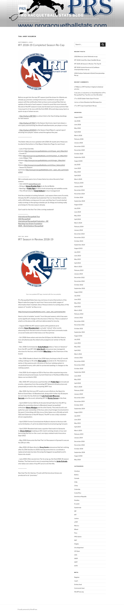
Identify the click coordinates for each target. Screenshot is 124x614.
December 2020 (79, 361)
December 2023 (79, 234)
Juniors (76, 518)
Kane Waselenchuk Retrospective (91, 102)
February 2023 (78, 270)
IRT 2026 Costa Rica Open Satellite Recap (87, 60)
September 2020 (79, 372)
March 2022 (78, 310)
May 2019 (77, 423)
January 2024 (78, 230)
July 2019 (77, 416)
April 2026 (77, 132)
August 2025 (78, 161)
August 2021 (78, 336)
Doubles (76, 500)
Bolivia (76, 474)
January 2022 (78, 317)
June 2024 (77, 212)
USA (75, 555)
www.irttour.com (35, 184)
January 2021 (78, 357)
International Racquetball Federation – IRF (33, 221)
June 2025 (77, 168)
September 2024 (79, 201)
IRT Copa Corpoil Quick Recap (87, 106)
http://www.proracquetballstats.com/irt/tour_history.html (44, 165)
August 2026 (78, 117)
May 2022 (77, 303)
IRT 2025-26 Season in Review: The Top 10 (87, 64)
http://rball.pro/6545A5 (27, 130)
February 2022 (78, 314)
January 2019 (78, 437)
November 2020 (79, 365)
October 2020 (78, 368)
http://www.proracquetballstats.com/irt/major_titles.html (44, 160)
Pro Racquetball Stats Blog (51, 15)
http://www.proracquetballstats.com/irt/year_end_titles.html (46, 151)
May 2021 (77, 347)
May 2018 (77, 459)
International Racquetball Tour (29, 216)
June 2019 (77, 419)
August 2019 (78, 412)
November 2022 (79, 281)
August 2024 (78, 204)
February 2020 (79, 390)
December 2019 (79, 397)
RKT (75, 540)
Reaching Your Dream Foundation (30, 224)
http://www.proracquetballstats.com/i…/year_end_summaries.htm (41, 312)
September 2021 (79, 332)
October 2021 (78, 328)
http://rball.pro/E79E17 (27, 123)
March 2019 (78, 430)
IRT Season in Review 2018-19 (35, 239)
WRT (76, 562)
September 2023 (79, 245)
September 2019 (79, 408)
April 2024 (77, 219)
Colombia (77, 489)
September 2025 (79, 157)
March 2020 (78, 387)
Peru (75, 533)
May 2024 (77, 215)
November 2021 (79, 325)
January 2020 (78, 394)
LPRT (76, 522)
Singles (76, 544)
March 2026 (78, 135)
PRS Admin (77, 536)
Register (76, 577)
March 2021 (78, 354)
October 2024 (78, 197)
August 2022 (78, 292)
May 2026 (77, 128)
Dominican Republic (80, 496)
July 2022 (77, 295)
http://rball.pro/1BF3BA (27, 116)
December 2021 (79, 321)
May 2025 (77, 172)
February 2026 (78, 139)
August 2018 (78, 456)
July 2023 (77, 252)
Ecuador (77, 504)
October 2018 (78, 448)
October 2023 (78, 241)
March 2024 (78, 223)
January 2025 (78, 186)
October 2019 (78, 405)
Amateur (77, 471)
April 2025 (77, 175)
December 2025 (79, 146)
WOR (76, 558)
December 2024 (79, 190)
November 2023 (79, 237)
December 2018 (79, 441)
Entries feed (78, 584)
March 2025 (78, 179)
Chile (75, 482)
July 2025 (77, 164)
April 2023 (77, 263)
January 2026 (78, 143)
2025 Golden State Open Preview (88, 98)
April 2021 (77, 350)
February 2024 (78, 226)
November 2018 (79, 445)
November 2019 (79, 401)
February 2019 (78, 434)
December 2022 (79, 277)
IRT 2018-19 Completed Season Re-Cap (41, 45)
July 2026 (77, 121)
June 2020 (77, 376)
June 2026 (77, 124)
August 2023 (78, 248)
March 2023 (78, 266)
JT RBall (76, 87)
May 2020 (77, 379)
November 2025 (79, 150)
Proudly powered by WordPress (27, 609)
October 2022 (78, 285)
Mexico (76, 525)
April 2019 (77, 427)
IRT (75, 515)
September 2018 (79, 452)
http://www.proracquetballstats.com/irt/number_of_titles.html (45, 156)
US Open (77, 551)
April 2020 (77, 383)
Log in (76, 581)
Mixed (76, 529)
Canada (76, 478)
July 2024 (77, 208)
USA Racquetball (24, 219)
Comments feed (79, 588)
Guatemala (77, 507)
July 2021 (77, 339)
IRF (75, 511)
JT (75, 98)
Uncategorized (78, 547)
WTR (76, 566)
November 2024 (79, 194)
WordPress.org (79, 592)
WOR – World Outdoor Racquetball (30, 226)
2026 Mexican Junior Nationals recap (85, 56)
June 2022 (77, 299)
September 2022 (79, 288)
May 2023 (77, 259)
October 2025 (78, 153)
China (76, 485)
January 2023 (78, 274)
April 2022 (77, 306)
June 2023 (77, 255)
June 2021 (77, 343)
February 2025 (78, 183)
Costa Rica (77, 493)
